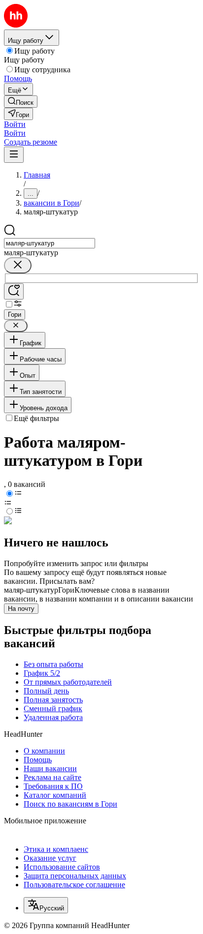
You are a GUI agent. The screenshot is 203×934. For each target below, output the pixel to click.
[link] (20, 101)
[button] (15, 124)
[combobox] (49, 243)
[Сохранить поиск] (14, 291)
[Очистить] (18, 265)
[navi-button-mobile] (14, 155)
